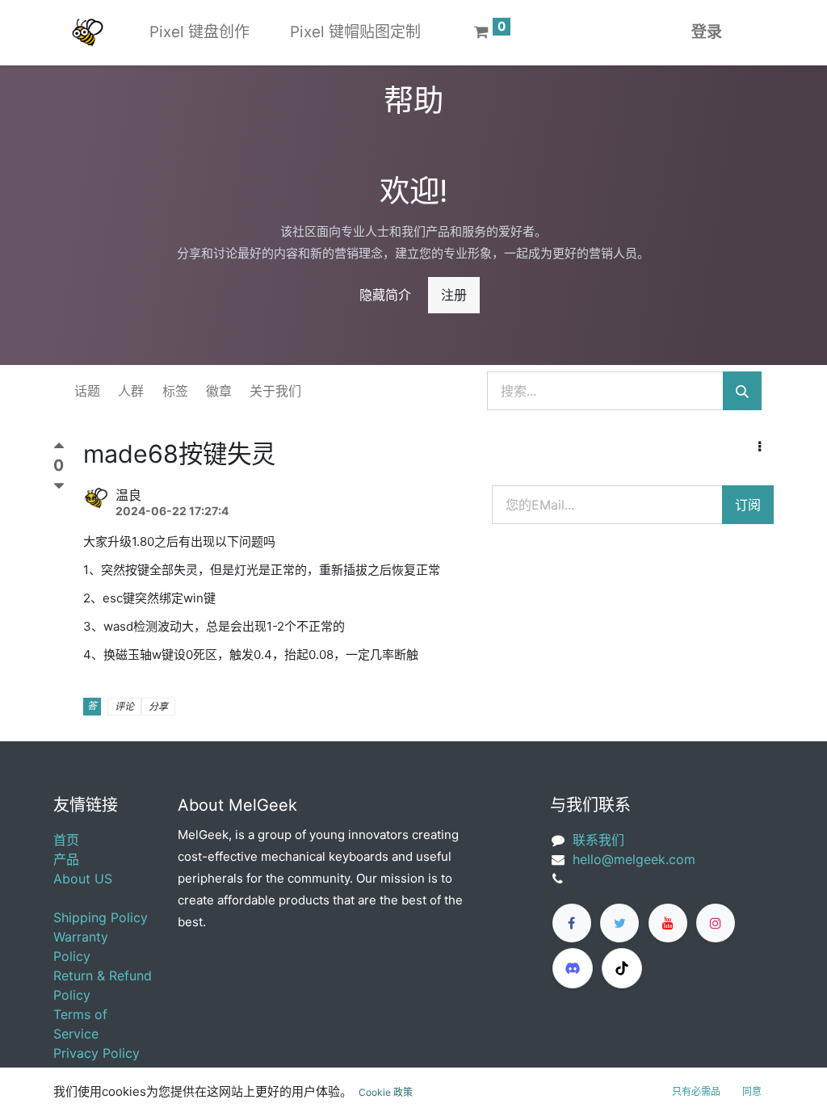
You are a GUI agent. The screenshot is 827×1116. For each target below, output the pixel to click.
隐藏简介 (385, 295)
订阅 (748, 505)
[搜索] (742, 390)
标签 (175, 391)
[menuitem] (199, 32)
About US (82, 879)
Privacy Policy (96, 1053)
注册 (454, 295)
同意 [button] (752, 1091)
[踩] (59, 486)
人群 (131, 391)
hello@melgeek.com (634, 859)
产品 (66, 859)
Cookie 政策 (386, 1092)
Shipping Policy (100, 917)
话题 (87, 391)
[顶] (59, 449)
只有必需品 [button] (696, 1091)
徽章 (219, 391)
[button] (759, 446)
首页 (66, 840)
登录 (706, 32)
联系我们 (598, 840)
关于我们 (275, 391)
